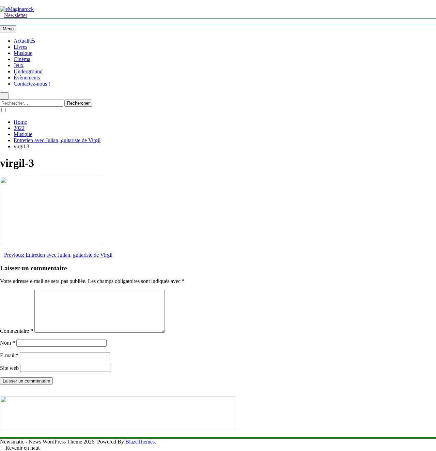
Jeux (19, 65)
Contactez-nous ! (32, 84)
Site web (9, 368)
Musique (23, 53)
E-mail (9, 355)
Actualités (24, 41)
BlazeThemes (140, 442)
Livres (20, 47)
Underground (28, 71)
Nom (7, 343)
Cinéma (22, 59)
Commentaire (16, 331)
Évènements (27, 77)
